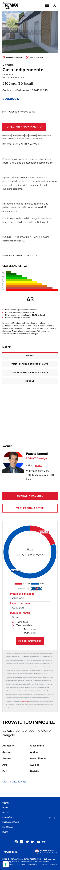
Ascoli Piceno (38, 758)
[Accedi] (54, 5)
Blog (5, 832)
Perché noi (8, 817)
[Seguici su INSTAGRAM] (16, 841)
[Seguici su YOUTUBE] (38, 841)
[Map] (30, 410)
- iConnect (20, 864)
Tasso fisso (22, 622)
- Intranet (42, 864)
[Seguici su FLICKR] (43, 841)
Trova (14, 135)
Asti (4, 765)
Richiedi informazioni (30, 641)
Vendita (21, 135)
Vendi (5, 808)
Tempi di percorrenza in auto (30, 364)
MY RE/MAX (7, 827)
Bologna (32, 135)
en (55, 818)
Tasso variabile (24, 625)
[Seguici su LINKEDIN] (32, 841)
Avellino (34, 765)
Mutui (5, 813)
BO (26, 135)
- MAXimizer (31, 864)
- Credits (52, 864)
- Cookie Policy (24, 862)
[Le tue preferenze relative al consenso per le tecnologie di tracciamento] (6, 864)
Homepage (6, 135)
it (50, 818)
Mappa (30, 356)
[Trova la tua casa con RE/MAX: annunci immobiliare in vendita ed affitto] (10, 5)
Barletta (34, 771)
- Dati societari (48, 859)
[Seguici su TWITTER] (27, 841)
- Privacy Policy (9, 862)
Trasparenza (25, 701)
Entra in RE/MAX (10, 822)
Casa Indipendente (44, 135)
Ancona (6, 752)
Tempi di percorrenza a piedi (30, 373)
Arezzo (6, 758)
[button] (47, 5)
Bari (4, 771)
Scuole (29, 381)
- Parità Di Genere (40, 862)
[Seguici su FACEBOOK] (21, 841)
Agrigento (8, 746)
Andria (34, 752)
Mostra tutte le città (14, 781)
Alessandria (37, 746)
